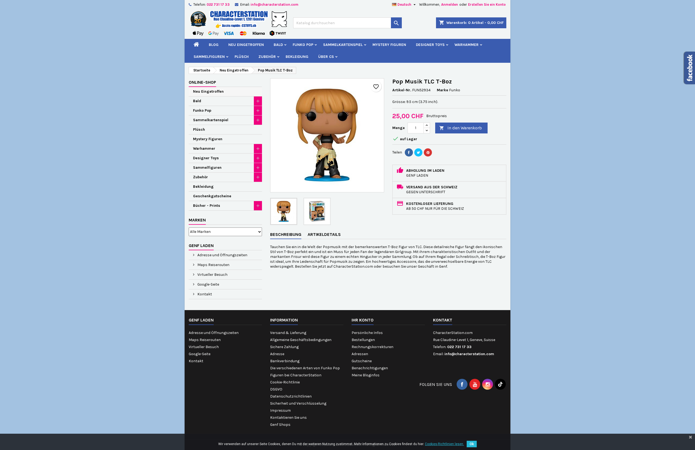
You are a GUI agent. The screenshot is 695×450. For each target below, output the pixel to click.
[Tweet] (418, 152)
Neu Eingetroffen (246, 44)
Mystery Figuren (389, 44)
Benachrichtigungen (370, 368)
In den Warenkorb (460, 127)
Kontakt (204, 294)
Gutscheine (362, 361)
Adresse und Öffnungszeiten (222, 255)
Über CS (326, 56)
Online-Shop (202, 82)
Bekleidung (297, 56)
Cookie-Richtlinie (285, 382)
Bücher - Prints (206, 205)
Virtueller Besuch (212, 274)
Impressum (280, 410)
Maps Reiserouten (213, 264)
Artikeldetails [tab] (324, 234)
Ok (472, 444)
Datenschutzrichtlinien (291, 396)
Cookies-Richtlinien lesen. (444, 444)
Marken (197, 220)
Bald (278, 44)
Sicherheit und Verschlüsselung (298, 403)
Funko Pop (303, 44)
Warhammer (466, 44)
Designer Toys (430, 44)
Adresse (277, 354)
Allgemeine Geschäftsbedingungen (300, 340)
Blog (214, 44)
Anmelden (449, 4)
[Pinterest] (428, 152)
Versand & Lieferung (288, 332)
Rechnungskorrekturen (372, 347)
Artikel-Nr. (401, 90)
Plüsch (242, 56)
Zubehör (267, 56)
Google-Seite (208, 284)
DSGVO (276, 389)
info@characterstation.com (274, 4)
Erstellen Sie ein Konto (487, 4)
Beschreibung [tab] (285, 234)
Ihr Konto (363, 320)
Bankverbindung (284, 361)
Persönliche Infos (367, 332)
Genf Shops (280, 424)
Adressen (360, 354)
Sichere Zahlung (284, 347)
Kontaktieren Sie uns (288, 417)
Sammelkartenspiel (343, 44)
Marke (442, 90)
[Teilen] (409, 152)
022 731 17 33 (218, 4)
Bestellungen (363, 340)
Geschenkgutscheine (212, 196)
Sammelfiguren (209, 56)
